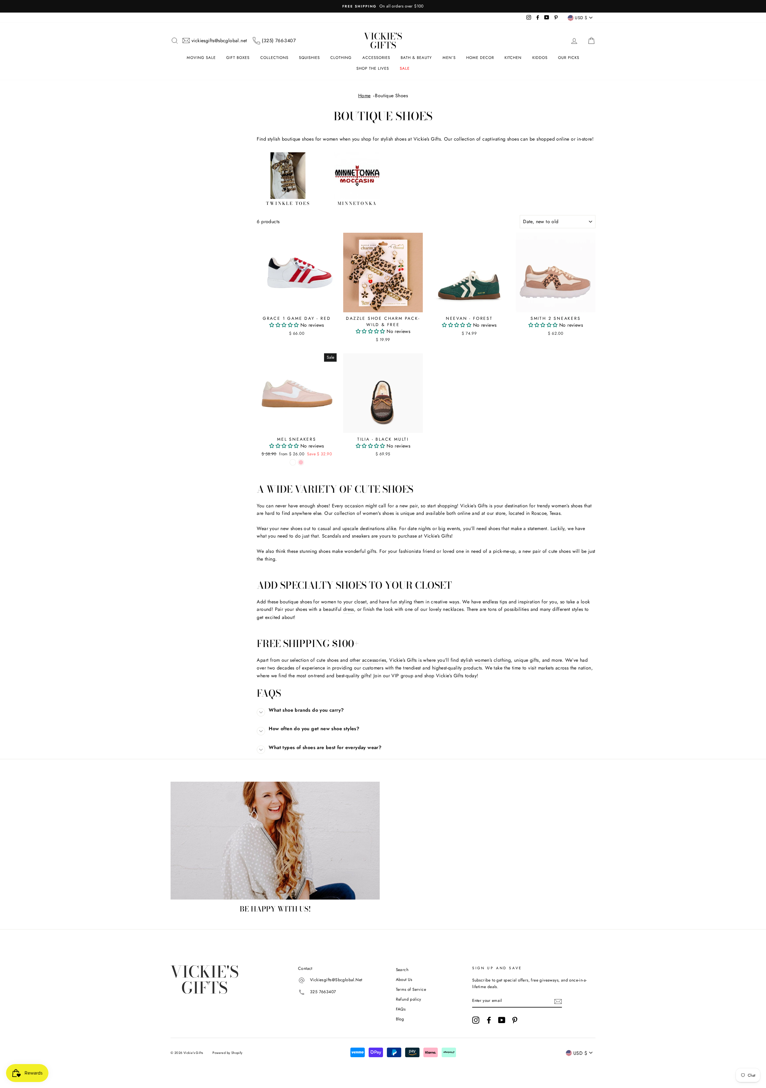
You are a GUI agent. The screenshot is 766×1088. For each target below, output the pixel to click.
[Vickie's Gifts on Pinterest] (514, 1020)
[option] (383, 6)
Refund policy (408, 999)
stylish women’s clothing (485, 660)
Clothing (341, 57)
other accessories (368, 660)
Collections (274, 57)
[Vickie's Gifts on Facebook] (489, 1020)
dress (348, 609)
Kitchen (513, 57)
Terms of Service (411, 989)
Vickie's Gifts (383, 40)
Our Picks (568, 57)
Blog (400, 1019)
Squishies (309, 57)
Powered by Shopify (227, 1052)
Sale (405, 68)
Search (402, 970)
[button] (284, 325)
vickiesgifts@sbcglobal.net (219, 40)
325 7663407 (323, 992)
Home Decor (480, 57)
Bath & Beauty (416, 57)
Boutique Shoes (391, 95)
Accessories (376, 57)
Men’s (449, 57)
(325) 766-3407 (279, 40)
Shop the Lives (372, 68)
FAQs (401, 1009)
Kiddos (540, 57)
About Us (404, 979)
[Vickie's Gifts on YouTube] (501, 1020)
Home (364, 95)
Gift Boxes (238, 57)
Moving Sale (201, 57)
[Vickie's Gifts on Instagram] (475, 1020)
